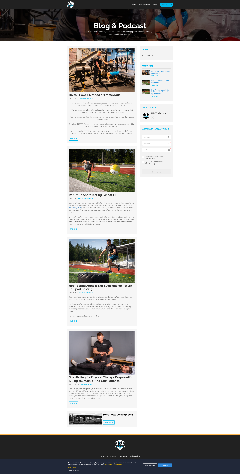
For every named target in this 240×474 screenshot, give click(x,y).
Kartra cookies (118, 464)
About (155, 5)
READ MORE (73, 138)
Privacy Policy (72, 467)
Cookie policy (108, 464)
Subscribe (156, 172)
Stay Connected (108, 422)
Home (134, 5)
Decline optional (150, 465)
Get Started (165, 5)
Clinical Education (148, 56)
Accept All (165, 465)
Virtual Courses (144, 5)
